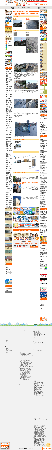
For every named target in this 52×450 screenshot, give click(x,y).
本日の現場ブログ (8, 342)
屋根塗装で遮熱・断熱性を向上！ (37, 389)
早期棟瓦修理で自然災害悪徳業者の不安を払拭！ (9, 112)
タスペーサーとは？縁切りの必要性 (8, 92)
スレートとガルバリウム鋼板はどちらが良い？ (43, 116)
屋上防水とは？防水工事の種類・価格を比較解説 (9, 102)
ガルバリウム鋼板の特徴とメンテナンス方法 (9, 179)
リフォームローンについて (23, 361)
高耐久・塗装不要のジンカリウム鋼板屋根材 (9, 181)
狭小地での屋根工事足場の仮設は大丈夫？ (43, 172)
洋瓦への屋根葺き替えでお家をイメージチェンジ (9, 168)
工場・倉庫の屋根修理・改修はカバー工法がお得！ (43, 249)
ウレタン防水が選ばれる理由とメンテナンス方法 (9, 94)
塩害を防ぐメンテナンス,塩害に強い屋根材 (9, 162)
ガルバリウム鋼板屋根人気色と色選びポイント (43, 126)
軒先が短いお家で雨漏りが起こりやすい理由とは (9, 148)
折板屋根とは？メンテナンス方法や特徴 (43, 161)
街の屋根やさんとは (8, 330)
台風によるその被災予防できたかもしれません (43, 181)
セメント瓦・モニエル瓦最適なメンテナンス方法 (9, 108)
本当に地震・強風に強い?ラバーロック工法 (9, 123)
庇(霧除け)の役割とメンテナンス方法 (8, 115)
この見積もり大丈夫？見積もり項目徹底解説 (43, 218)
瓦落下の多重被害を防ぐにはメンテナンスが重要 (43, 182)
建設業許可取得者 (8, 269)
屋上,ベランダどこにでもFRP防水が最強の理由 (9, 100)
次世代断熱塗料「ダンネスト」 (42, 197)
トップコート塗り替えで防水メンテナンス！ (9, 204)
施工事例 (18, 7)
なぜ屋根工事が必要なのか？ (43, 137)
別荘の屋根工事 (42, 261)
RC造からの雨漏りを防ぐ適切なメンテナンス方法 (9, 188)
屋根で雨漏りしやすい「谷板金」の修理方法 (8, 145)
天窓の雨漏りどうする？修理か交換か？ (9, 194)
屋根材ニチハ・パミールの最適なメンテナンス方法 (43, 167)
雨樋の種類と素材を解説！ (23, 380)
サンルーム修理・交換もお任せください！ (43, 247)
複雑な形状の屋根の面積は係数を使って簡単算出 (39, 385)
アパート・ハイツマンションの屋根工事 (43, 259)
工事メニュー (34, 7)
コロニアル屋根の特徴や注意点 (42, 157)
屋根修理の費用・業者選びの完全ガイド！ (9, 73)
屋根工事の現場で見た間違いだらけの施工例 (43, 193)
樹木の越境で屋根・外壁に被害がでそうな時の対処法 (43, 231)
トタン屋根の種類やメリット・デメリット (43, 159)
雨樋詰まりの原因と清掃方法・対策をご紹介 (25, 377)
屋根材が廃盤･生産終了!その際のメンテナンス (9, 166)
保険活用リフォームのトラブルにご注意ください (43, 232)
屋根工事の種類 (43, 42)
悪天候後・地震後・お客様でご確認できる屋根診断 (39, 334)
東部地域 (7, 290)
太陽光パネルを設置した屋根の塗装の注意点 (43, 163)
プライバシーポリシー (8, 273)
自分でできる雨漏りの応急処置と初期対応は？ (43, 201)
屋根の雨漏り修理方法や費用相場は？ (9, 186)
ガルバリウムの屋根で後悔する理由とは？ (8, 175)
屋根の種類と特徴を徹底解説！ (8, 69)
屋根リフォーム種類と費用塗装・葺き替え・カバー (43, 152)
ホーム (7, 7)
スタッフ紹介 (7, 267)
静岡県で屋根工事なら (8, 271)
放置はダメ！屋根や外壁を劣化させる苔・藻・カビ (39, 429)
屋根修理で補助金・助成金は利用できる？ (43, 206)
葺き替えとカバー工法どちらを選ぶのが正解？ (43, 148)
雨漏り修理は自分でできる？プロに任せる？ (9, 77)
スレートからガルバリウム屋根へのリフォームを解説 (43, 118)
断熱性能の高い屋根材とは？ (8, 196)
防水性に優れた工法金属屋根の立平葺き (8, 119)
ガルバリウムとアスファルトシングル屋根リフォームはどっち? (9, 170)
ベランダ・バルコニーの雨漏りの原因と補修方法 (9, 104)
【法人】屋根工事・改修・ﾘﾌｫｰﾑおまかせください (43, 263)
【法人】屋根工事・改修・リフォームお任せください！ (26, 353)
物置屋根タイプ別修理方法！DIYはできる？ (43, 245)
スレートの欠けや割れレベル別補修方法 (43, 156)
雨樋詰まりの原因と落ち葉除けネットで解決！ (43, 254)
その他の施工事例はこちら (36, 170)
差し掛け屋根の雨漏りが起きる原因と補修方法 (9, 134)
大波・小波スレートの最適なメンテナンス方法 (9, 113)
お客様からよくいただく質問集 (37, 337)
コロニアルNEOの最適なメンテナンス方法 (43, 170)
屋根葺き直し (44, 60)
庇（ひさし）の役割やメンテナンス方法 (9, 190)
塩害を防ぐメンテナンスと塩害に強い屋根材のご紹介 (40, 428)
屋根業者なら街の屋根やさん (9, 350)
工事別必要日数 (42, 175)
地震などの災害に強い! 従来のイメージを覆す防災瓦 (39, 394)
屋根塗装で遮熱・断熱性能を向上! (43, 199)
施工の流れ (28, 7)
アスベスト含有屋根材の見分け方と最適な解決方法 (39, 395)
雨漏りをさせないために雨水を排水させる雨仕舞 (9, 143)
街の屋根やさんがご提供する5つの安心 (12, 8)
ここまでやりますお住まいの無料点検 (39, 8)
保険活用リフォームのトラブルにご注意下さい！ (39, 426)
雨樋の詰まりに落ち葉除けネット (23, 378)
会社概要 (44, 7)
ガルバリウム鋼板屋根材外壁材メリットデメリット (43, 131)
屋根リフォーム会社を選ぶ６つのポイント (43, 177)
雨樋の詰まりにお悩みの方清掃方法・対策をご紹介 (43, 252)
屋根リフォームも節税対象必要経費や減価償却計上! (43, 265)
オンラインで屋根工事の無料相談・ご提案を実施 (43, 211)
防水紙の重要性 (8, 153)
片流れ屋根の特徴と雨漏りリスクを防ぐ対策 (9, 130)
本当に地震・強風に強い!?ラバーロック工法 (39, 432)
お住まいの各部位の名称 (9, 71)
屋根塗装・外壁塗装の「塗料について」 (38, 335)
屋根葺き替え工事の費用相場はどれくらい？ (43, 143)
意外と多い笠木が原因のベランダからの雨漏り (9, 88)
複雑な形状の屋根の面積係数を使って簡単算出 (9, 127)
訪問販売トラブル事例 (43, 223)
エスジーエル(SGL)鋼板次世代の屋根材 (9, 177)
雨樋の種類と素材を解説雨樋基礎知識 (9, 200)
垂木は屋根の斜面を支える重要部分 (24, 365)
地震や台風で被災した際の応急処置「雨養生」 (9, 121)
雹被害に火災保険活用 (36, 443)
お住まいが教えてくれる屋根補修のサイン (43, 147)
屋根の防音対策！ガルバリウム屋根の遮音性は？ (43, 133)
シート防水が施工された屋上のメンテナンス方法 (9, 96)
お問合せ (7, 275)
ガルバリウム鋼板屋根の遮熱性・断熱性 (43, 124)
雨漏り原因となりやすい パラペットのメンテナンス (25, 369)
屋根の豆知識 (7, 156)
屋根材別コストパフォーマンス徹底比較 (9, 158)
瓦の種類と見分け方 (8, 146)
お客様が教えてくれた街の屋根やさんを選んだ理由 (11, 343)
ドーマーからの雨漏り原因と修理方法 (8, 192)
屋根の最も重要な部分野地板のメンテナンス (8, 155)
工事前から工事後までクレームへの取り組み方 (43, 216)
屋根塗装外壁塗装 (44, 66)
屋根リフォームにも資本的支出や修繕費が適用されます (26, 362)
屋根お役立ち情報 (42, 179)
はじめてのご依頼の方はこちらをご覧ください (25, 330)
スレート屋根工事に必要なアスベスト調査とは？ (9, 202)
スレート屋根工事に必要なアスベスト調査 (38, 396)
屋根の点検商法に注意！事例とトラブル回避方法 (43, 225)
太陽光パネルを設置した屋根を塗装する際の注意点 (25, 381)
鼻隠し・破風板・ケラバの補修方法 (9, 84)
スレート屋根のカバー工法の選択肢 (43, 154)
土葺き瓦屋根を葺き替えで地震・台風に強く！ (9, 110)
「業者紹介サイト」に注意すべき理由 (43, 234)
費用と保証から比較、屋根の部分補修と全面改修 (43, 145)
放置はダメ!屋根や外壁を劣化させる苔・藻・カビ (9, 164)
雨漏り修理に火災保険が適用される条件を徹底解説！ (40, 445)
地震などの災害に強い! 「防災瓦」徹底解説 (43, 192)
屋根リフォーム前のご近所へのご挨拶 (43, 214)
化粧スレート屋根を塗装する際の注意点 (43, 165)
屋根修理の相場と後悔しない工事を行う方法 (43, 141)
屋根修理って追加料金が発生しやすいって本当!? (43, 229)
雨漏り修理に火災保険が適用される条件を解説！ (43, 203)
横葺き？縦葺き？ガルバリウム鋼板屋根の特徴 (43, 129)
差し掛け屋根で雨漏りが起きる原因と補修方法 (39, 434)
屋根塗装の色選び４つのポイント (42, 195)
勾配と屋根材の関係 (8, 141)
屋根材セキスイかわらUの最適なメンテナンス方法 (43, 168)
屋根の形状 (7, 128)
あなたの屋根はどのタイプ (37, 332)
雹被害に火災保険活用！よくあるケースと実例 (43, 204)
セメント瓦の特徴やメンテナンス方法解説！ (9, 106)
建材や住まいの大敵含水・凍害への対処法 (8, 139)
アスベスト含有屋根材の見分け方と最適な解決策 (9, 150)
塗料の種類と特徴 (36, 336)
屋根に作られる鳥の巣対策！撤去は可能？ (24, 379)
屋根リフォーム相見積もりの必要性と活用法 (25, 359)
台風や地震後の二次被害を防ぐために (43, 186)
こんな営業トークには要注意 (43, 222)
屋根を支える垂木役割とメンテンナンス (8, 184)
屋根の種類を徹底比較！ (42, 150)
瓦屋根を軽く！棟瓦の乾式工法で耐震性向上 (39, 392)
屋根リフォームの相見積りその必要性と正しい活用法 (43, 213)
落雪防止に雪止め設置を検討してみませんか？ (25, 373)
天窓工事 (44, 69)
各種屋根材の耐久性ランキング (37, 418)
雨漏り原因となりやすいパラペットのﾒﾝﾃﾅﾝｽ (9, 98)
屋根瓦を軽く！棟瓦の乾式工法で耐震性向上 (43, 188)
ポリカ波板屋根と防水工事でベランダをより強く (43, 250)
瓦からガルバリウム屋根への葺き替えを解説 (43, 120)
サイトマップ (7, 353)
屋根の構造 (7, 82)
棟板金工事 (44, 63)
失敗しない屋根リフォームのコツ (43, 139)
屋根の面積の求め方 (8, 125)
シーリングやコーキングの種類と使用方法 (9, 117)
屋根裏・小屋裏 (35, 386)
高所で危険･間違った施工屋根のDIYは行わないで (9, 183)
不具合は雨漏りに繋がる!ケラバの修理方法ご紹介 (9, 86)
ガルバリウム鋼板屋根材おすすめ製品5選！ (43, 127)
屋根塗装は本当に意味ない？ (8, 75)
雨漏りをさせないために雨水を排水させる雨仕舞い (39, 435)
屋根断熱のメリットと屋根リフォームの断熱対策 (9, 198)
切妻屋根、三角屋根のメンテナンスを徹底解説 (9, 132)
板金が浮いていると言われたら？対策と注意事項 (43, 227)
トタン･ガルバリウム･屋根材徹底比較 (8, 173)
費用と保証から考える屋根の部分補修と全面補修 (25, 363)
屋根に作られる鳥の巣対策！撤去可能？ (43, 256)
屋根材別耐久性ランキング (8, 160)
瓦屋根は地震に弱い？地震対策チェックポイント (43, 190)
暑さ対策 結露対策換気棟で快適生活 (8, 137)
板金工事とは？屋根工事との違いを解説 (9, 79)
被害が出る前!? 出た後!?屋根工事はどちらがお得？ (43, 220)
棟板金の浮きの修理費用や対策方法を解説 (9, 81)
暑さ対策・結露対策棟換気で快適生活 (38, 387)
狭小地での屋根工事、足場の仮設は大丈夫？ (39, 343)
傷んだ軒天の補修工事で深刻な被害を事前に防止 (9, 90)
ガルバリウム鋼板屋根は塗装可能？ (43, 122)
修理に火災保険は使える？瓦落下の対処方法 (43, 184)
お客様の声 (23, 7)
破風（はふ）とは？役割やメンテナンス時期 (9, 206)
